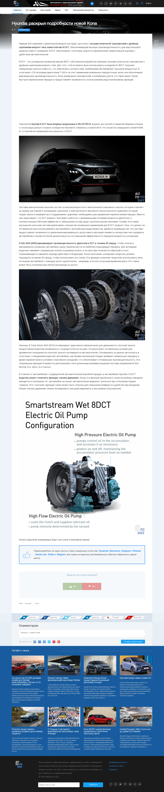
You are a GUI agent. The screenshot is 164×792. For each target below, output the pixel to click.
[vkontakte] (130, 3)
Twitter (51, 555)
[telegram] (120, 3)
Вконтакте (114, 551)
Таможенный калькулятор (83, 10)
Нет (94, 586)
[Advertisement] (82, 102)
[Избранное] (142, 3)
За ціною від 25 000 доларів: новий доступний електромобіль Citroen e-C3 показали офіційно (26, 681)
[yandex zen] (125, 3)
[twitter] (111, 3)
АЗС (66, 10)
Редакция (113, 770)
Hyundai (28, 603)
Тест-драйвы (30, 10)
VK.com (34, 641)
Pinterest (136, 551)
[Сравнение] (137, 3)
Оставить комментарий (133, 642)
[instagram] (106, 3)
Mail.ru (44, 641)
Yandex (53, 641)
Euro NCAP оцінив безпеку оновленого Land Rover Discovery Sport (97, 731)
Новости (17, 10)
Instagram (126, 551)
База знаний (46, 10)
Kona (37, 603)
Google (58, 641)
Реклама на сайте (116, 766)
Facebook (103, 551)
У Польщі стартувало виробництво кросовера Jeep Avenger (63, 731)
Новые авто (103, 10)
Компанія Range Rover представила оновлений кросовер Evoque (96, 680)
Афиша (58, 10)
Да (74, 586)
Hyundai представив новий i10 (135, 678)
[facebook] (101, 3)
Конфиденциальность (118, 762)
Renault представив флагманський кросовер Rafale (64, 679)
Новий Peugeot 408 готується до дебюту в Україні (135, 730)
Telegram (61, 555)
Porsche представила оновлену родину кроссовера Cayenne (27, 731)
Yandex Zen (40, 555)
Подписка (93, 785)
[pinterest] (115, 3)
